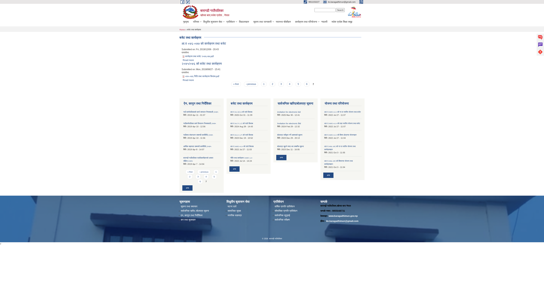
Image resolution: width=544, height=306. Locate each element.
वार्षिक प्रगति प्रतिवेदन (285, 206)
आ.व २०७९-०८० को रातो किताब (242, 146)
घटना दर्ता (232, 206)
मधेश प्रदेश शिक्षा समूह (342, 21)
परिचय (196, 21)
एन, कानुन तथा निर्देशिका (192, 215)
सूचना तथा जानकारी (262, 21)
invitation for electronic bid (289, 112)
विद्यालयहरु (244, 21)
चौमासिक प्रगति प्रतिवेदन (286, 211)
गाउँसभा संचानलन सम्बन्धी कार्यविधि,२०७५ (198, 135)
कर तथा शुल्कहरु (188, 219)
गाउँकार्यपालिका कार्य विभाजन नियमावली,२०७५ (199, 123)
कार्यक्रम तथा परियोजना (306, 21)
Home (182, 29)
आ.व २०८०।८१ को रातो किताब (241, 135)
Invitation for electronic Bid (289, 123)
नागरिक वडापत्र (235, 215)
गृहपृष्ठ (186, 21)
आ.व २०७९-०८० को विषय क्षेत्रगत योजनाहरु (340, 135)
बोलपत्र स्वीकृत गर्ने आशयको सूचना (289, 135)
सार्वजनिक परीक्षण (282, 219)
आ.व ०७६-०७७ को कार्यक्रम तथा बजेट (204, 43)
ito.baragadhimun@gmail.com (342, 221)
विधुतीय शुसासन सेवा (212, 21)
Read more (188, 60)
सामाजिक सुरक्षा (234, 211)
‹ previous (251, 84)
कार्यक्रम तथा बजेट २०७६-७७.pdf (199, 56)
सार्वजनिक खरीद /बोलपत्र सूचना (195, 211)
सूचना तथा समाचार (189, 206)
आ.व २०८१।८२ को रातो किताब (241, 123)
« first (236, 84)
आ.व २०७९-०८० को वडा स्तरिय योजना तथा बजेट (342, 123)
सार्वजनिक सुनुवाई (282, 215)
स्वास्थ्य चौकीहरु (283, 21)
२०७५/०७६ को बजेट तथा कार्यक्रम (202, 63)
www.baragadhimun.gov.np (343, 216)
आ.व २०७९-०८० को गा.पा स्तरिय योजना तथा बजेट (342, 112)
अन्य (187, 188)
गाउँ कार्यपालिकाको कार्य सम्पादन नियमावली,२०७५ (200, 112)
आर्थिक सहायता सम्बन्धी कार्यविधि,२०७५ (197, 146)
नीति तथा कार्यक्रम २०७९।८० (241, 158)
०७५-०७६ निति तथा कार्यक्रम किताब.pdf (202, 76)
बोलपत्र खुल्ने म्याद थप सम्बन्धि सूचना (290, 146)
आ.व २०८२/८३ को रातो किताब (241, 112)
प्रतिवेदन (230, 21)
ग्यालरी (324, 21)
